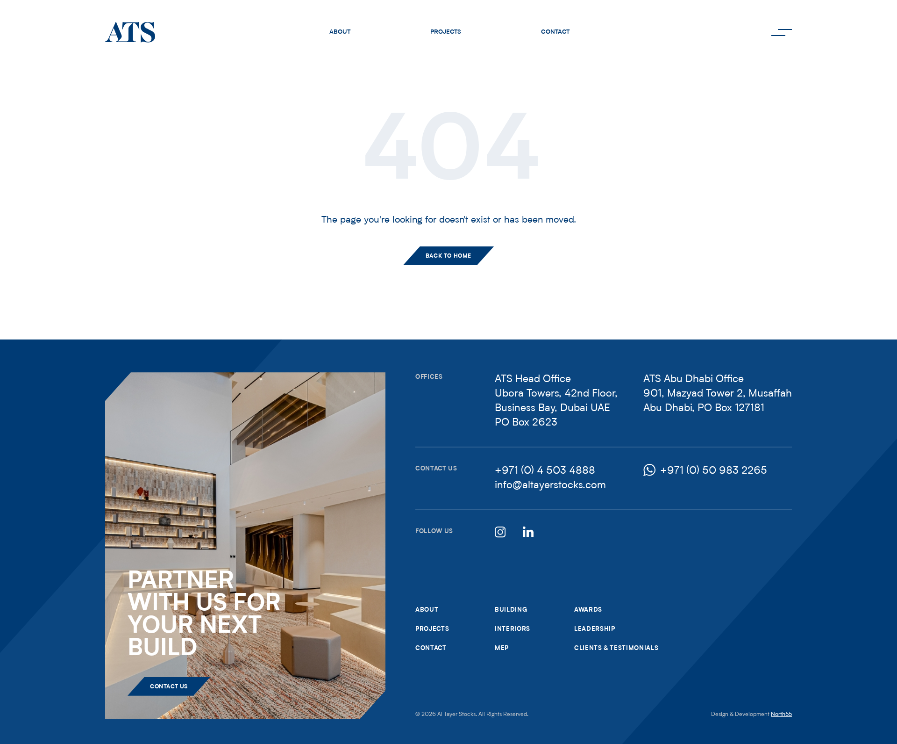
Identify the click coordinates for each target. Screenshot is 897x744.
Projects (445, 32)
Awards (588, 610)
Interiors (512, 629)
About (339, 32)
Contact (555, 32)
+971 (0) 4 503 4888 (545, 471)
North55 (781, 714)
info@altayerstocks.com (550, 485)
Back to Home (448, 256)
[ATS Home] (130, 32)
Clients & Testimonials (616, 648)
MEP (502, 648)
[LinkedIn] (527, 531)
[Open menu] (781, 32)
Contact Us (169, 687)
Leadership (594, 629)
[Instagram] (499, 531)
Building (511, 610)
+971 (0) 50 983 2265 (713, 471)
